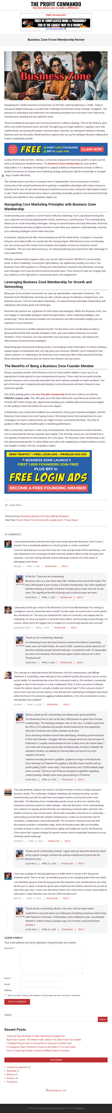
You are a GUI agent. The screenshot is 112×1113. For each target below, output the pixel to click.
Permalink (51, 566)
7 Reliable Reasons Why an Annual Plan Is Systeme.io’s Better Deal (39, 1043)
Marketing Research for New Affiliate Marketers (45, 516)
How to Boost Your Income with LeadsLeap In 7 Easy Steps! (47, 520)
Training (10, 1081)
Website (8, 990)
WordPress (79, 1108)
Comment (9, 948)
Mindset (10, 1074)
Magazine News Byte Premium (53, 1108)
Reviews (11, 1078)
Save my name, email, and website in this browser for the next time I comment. (44, 995)
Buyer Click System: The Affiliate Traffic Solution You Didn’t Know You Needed (44, 1039)
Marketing (11, 1071)
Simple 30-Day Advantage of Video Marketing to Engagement (36, 1036)
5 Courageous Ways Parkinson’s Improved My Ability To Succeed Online (41, 1047)
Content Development (17, 1067)
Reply (65, 566)
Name (7, 978)
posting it (30, 925)
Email (7, 984)
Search (8, 1015)
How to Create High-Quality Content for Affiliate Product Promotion (38, 1050)
